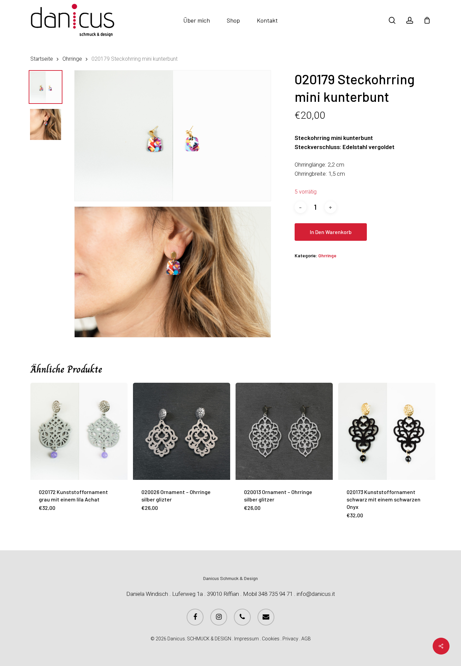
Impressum (246, 638)
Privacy (290, 638)
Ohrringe (72, 59)
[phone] (242, 617)
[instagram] (218, 617)
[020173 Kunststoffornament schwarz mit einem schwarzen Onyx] (386, 431)
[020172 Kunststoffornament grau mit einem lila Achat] (79, 431)
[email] (265, 617)
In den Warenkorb (331, 232)
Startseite (41, 59)
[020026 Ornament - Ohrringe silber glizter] (181, 431)
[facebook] (195, 617)
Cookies (270, 638)
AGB (306, 638)
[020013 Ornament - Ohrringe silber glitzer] (284, 431)
